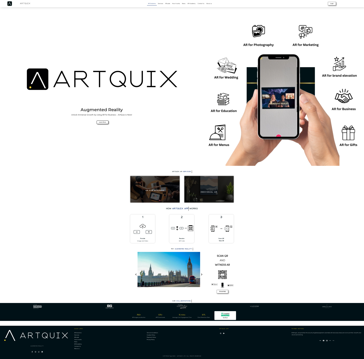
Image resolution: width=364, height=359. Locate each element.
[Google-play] (223, 333)
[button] (136, 274)
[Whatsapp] (38, 351)
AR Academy (191, 3)
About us (209, 3)
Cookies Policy (151, 335)
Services (160, 3)
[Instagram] (35, 351)
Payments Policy (151, 337)
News (183, 3)
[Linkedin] (42, 351)
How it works (176, 3)
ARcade (167, 3)
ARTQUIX (25, 4)
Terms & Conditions (152, 332)
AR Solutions (152, 3)
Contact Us (201, 3)
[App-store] (220, 333)
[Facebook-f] (32, 351)
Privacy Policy (151, 339)
